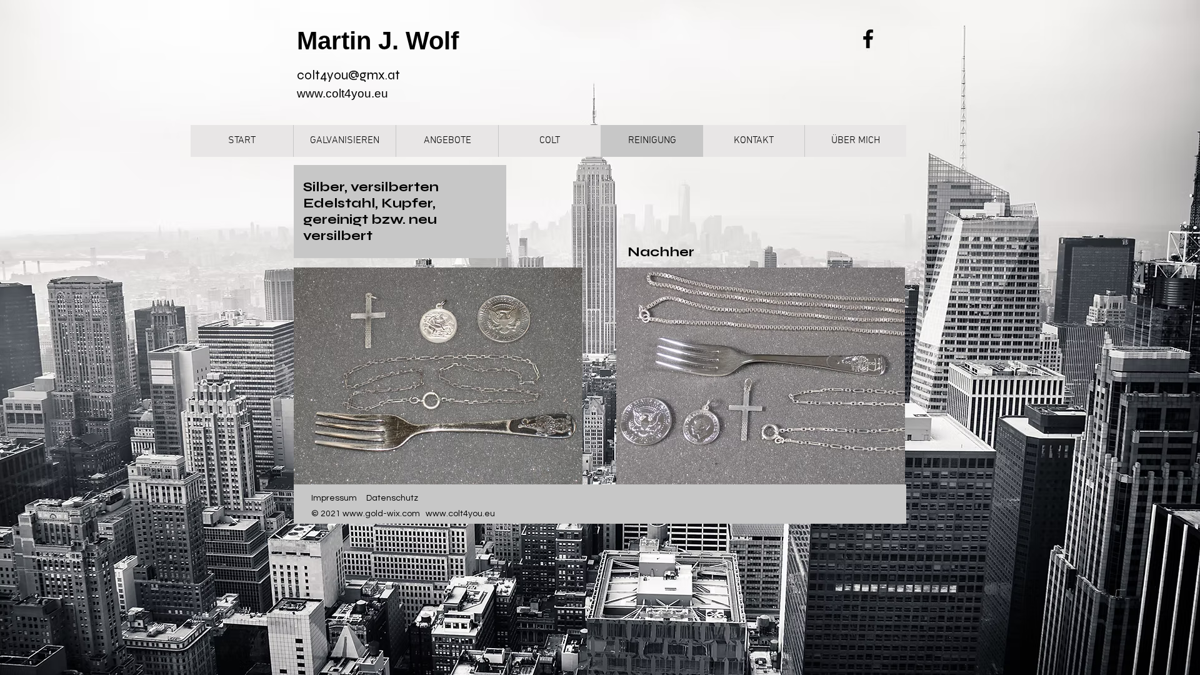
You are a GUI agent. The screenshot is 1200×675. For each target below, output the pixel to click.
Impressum (334, 498)
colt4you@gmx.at (348, 75)
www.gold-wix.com (381, 513)
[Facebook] (868, 38)
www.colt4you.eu (342, 93)
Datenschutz (392, 498)
